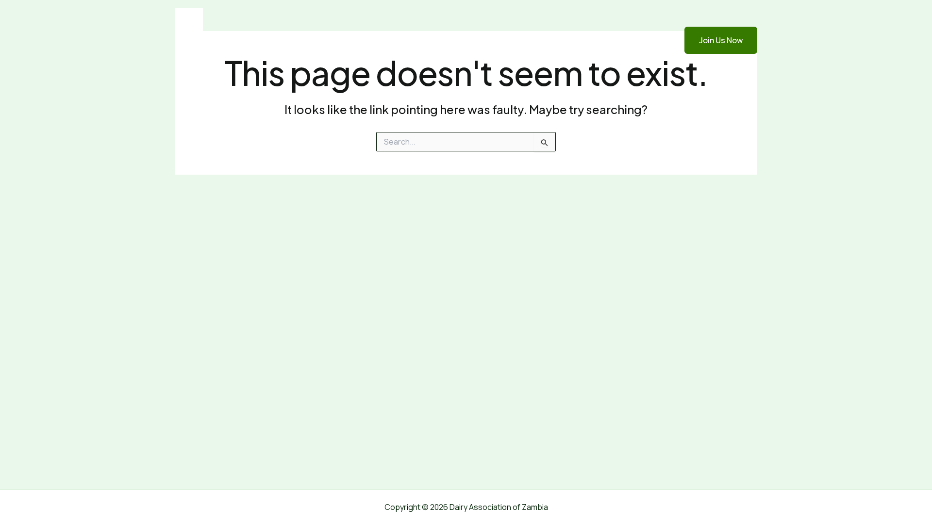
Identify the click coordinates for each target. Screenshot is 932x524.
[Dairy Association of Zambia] (189, 39)
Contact (640, 40)
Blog (602, 40)
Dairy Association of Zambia (297, 40)
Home (480, 40)
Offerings (561, 40)
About (518, 40)
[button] (714, 40)
